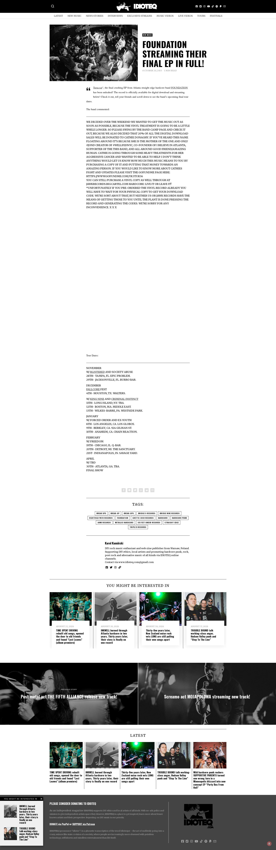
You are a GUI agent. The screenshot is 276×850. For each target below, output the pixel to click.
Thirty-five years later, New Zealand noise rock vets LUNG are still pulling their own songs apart (160, 634)
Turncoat (97, 87)
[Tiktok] (212, 6)
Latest (58, 15)
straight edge (172, 522)
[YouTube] (209, 6)
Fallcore (93, 389)
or (70, 824)
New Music (74, 15)
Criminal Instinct (124, 399)
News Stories (94, 15)
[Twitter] (200, 6)
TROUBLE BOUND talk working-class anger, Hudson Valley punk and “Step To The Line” (29, 834)
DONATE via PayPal (59, 824)
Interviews (115, 15)
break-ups (129, 513)
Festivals (216, 15)
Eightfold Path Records (101, 518)
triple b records (138, 527)
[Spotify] (217, 6)
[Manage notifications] (269, 843)
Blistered (97, 372)
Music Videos (165, 15)
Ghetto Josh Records (143, 518)
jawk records (104, 522)
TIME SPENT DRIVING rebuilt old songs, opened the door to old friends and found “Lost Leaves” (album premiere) (70, 636)
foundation (122, 518)
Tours (201, 15)
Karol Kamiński (114, 543)
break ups (101, 513)
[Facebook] (196, 6)
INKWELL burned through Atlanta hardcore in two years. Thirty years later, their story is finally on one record (28, 814)
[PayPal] (220, 6)
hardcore (163, 518)
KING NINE (97, 399)
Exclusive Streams (139, 15)
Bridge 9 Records (146, 513)
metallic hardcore (124, 522)
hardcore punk (179, 518)
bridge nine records (170, 513)
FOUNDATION (179, 87)
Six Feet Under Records (149, 522)
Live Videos (185, 15)
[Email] (224, 6)
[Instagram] (204, 6)
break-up (115, 513)
